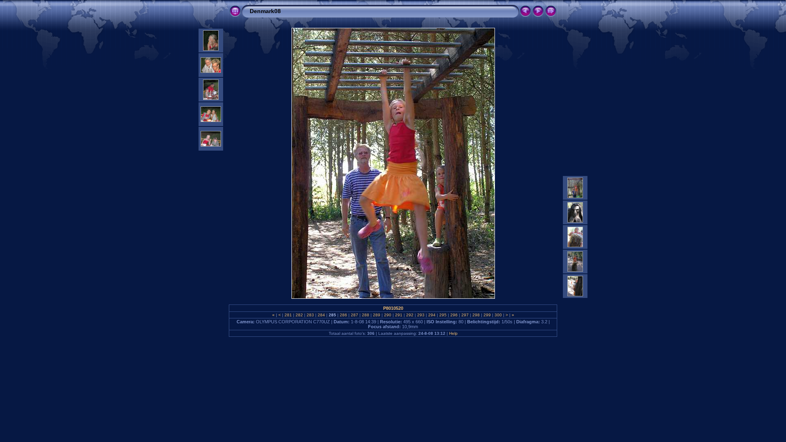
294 (432, 315)
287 (354, 315)
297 (465, 315)
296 (454, 315)
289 (377, 315)
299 (487, 315)
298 (476, 315)
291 (399, 315)
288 (365, 315)
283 (310, 315)
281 (288, 315)
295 (443, 315)
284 (321, 315)
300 (498, 315)
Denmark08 (265, 11)
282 (299, 315)
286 (343, 315)
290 (388, 315)
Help (453, 333)
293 (421, 315)
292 (410, 315)
